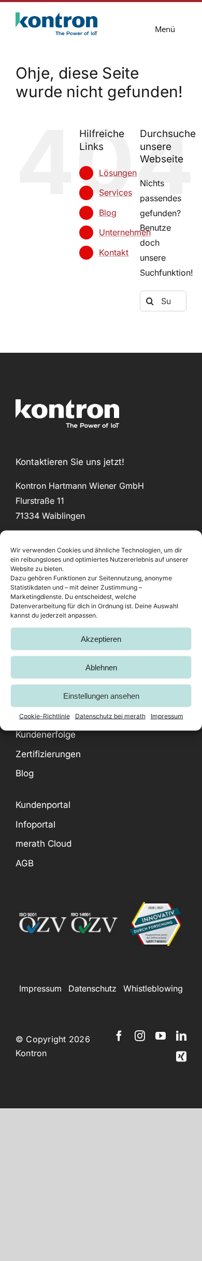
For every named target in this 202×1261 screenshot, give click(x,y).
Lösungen (118, 173)
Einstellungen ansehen (101, 695)
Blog (108, 212)
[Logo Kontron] (56, 16)
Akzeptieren (101, 638)
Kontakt (113, 252)
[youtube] (160, 1036)
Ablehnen (101, 667)
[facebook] (119, 1036)
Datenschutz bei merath (110, 716)
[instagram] (140, 1036)
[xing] (181, 1057)
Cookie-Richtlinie (44, 716)
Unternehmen (125, 232)
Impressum (167, 716)
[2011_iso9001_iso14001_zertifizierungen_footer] (67, 916)
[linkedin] (181, 1036)
